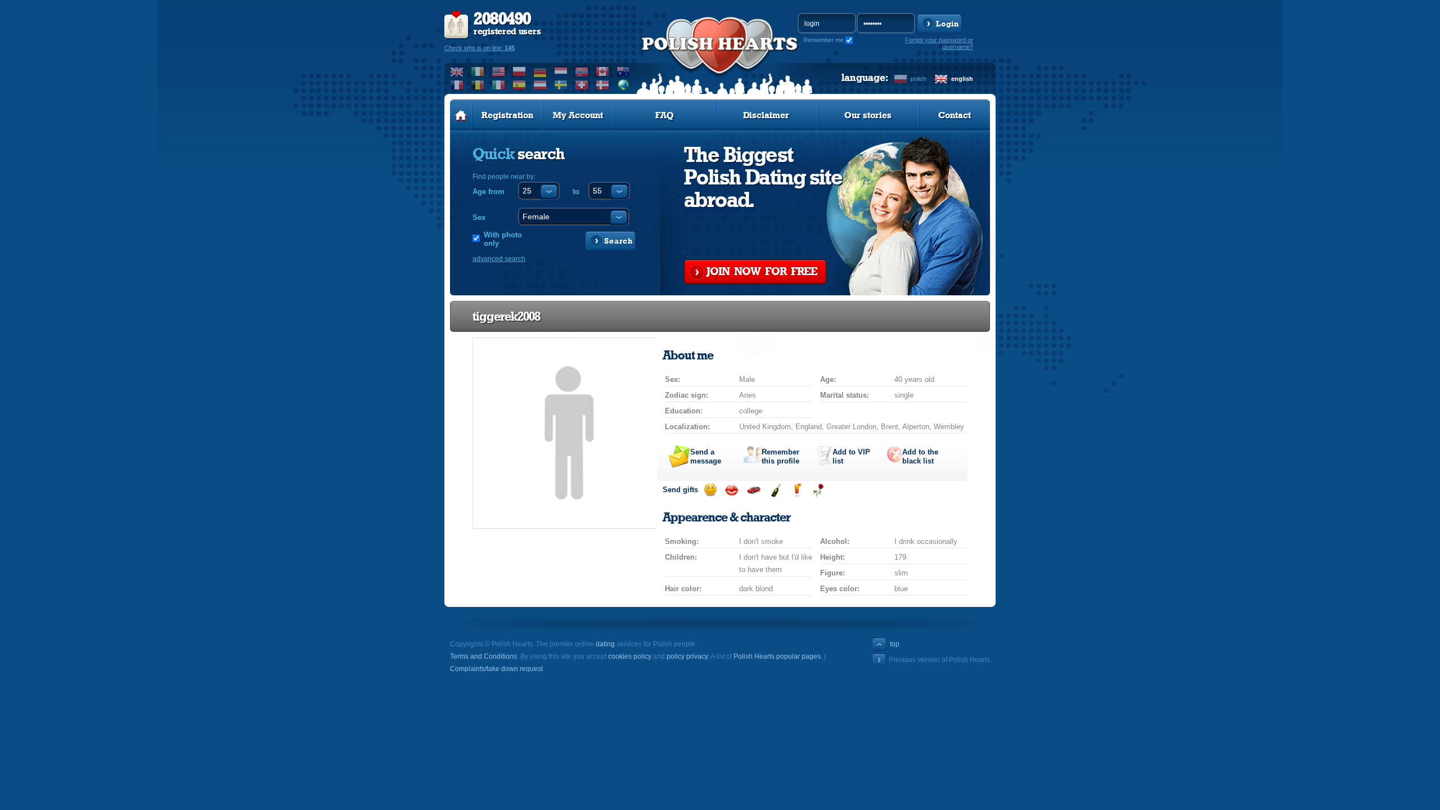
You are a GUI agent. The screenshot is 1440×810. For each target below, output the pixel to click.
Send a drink (796, 490)
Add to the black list (920, 456)
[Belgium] (478, 85)
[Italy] (499, 85)
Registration (507, 115)
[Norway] (582, 71)
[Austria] (540, 85)
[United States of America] (499, 71)
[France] (457, 85)
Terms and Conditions (483, 656)
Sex (478, 217)
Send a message (705, 456)
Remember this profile (780, 456)
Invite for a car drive (753, 490)
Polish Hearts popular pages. (778, 656)
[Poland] (519, 71)
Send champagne (775, 490)
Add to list (851, 456)
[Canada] (603, 71)
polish (918, 78)
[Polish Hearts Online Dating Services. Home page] (461, 115)
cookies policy (629, 656)
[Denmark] (603, 85)
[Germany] (540, 71)
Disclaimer (766, 115)
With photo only (503, 239)
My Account (578, 115)
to (576, 191)
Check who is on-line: (479, 47)
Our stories (868, 115)
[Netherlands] (561, 71)
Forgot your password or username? (939, 43)
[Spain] (519, 85)
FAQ (664, 115)
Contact (954, 115)
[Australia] (623, 71)
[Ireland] (478, 71)
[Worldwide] (623, 85)
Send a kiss (731, 490)
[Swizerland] (582, 85)
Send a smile (710, 490)
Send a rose (818, 490)
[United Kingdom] (457, 71)
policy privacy (687, 656)
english (962, 78)
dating (605, 644)
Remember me (823, 40)
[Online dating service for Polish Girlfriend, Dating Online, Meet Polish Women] (720, 57)
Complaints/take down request (496, 669)
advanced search (498, 259)
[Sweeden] (561, 85)
